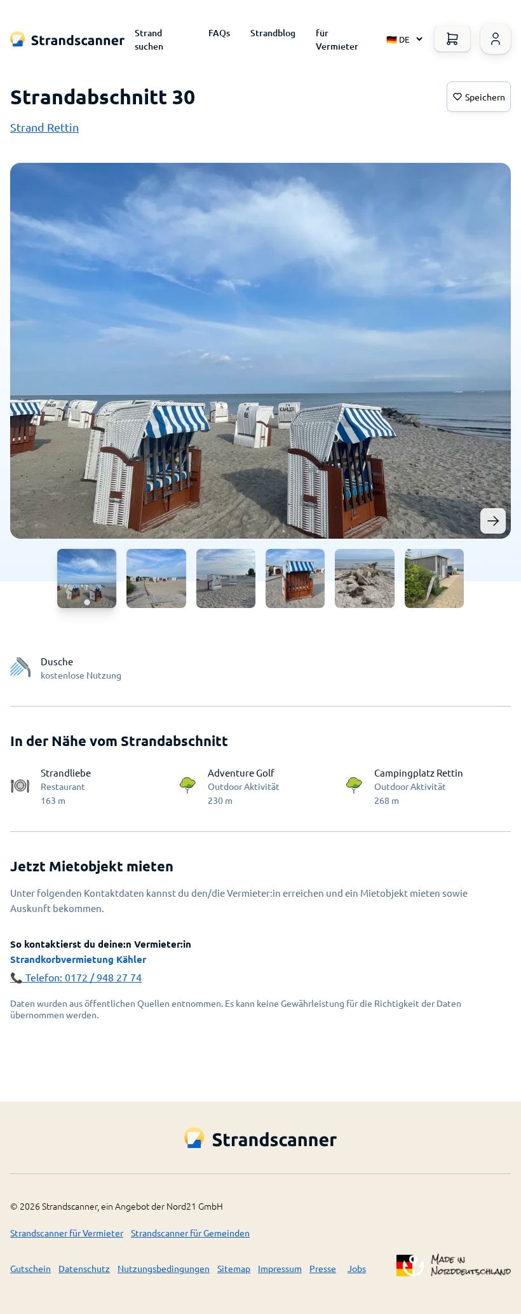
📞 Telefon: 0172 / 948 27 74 (76, 977)
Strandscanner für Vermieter (66, 1232)
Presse (322, 1268)
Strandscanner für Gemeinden (190, 1232)
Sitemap (233, 1268)
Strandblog (272, 33)
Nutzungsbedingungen (164, 1268)
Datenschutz (84, 1268)
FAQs (219, 33)
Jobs (357, 1268)
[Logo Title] (67, 39)
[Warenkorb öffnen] (452, 39)
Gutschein (30, 1268)
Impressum (280, 1268)
